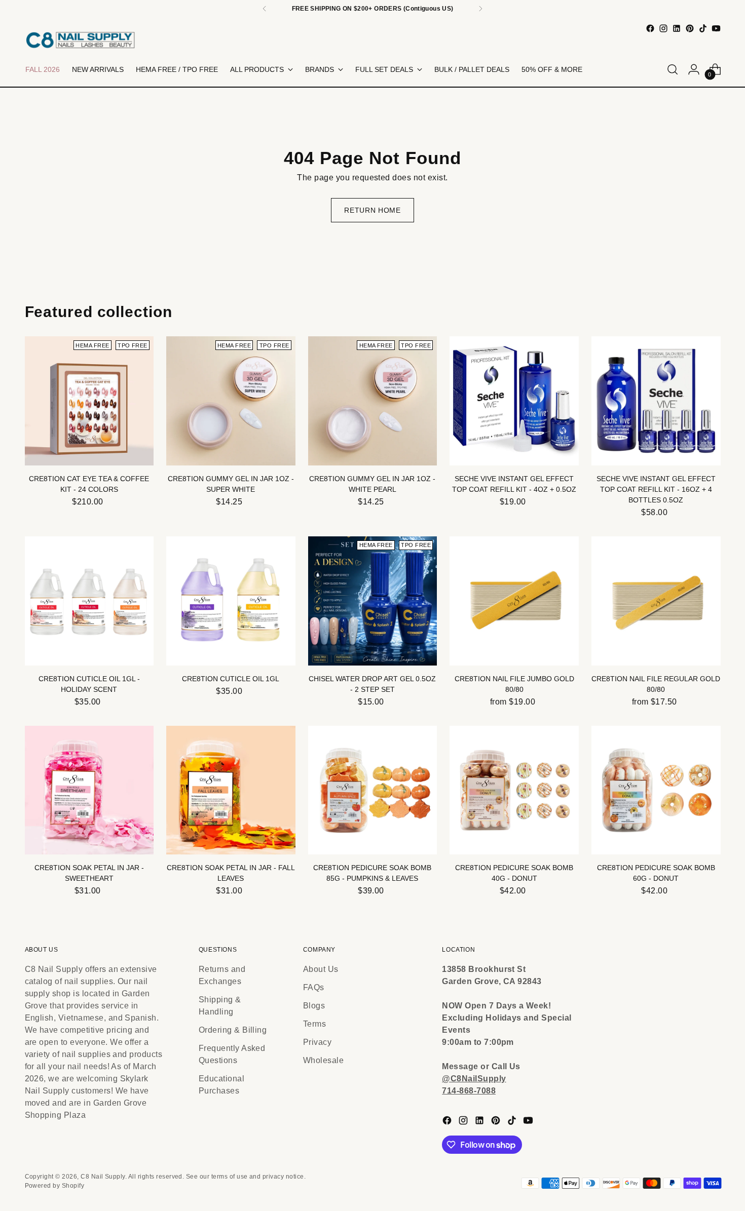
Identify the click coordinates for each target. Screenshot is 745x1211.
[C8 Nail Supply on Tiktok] (702, 28)
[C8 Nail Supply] (80, 39)
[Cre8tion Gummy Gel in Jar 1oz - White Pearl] (372, 400)
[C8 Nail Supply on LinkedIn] (676, 28)
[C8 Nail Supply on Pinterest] (689, 28)
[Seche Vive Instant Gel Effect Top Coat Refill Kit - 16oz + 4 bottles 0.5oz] (656, 400)
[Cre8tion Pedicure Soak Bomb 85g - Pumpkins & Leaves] (372, 790)
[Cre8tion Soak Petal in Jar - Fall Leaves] (230, 790)
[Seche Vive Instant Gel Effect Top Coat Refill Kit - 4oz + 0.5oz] (514, 400)
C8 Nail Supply (103, 1176)
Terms (314, 1024)
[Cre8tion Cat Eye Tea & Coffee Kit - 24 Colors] (89, 400)
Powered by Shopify (55, 1185)
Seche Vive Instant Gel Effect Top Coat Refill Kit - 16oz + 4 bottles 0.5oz (656, 489)
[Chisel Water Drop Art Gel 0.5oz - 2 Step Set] (372, 601)
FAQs (313, 987)
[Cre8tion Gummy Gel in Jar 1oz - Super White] (230, 400)
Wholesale (323, 1060)
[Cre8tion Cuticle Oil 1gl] (230, 601)
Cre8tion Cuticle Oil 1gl (230, 679)
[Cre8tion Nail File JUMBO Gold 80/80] (514, 601)
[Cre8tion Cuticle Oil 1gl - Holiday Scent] (89, 601)
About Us (321, 969)
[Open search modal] (672, 69)
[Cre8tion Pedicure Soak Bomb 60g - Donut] (656, 790)
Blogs (314, 1005)
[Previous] (264, 8)
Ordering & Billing (233, 1030)
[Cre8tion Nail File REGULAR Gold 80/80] (656, 601)
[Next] (480, 8)
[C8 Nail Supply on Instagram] (663, 28)
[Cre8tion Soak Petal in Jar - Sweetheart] (89, 790)
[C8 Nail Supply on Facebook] (650, 28)
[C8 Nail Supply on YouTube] (716, 28)
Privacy (317, 1042)
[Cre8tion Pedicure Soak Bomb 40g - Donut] (514, 790)
